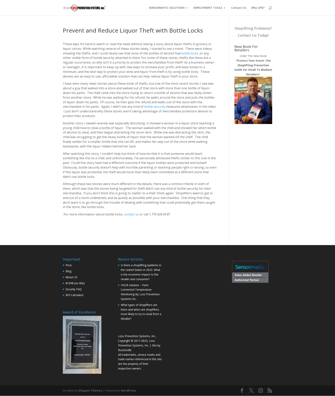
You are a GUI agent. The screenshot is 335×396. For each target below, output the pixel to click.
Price (69, 265)
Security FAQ (74, 289)
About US (71, 277)
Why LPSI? (257, 7)
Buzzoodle (124, 350)
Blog (68, 271)
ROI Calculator (75, 295)
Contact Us (238, 7)
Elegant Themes (90, 390)
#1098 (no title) (75, 283)
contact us (131, 214)
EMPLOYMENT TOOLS (207, 7)
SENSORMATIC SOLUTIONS (167, 7)
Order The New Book (253, 65)
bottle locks (189, 53)
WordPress (128, 390)
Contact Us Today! (253, 35)
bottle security (154, 106)
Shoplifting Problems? (253, 28)
